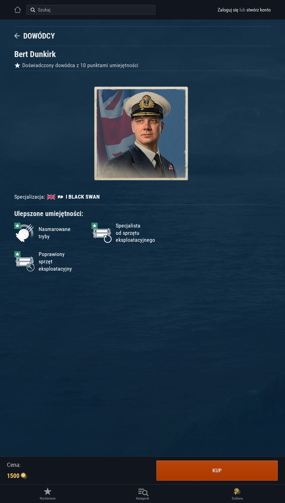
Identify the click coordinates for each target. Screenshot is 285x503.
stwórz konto (258, 10)
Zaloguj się (228, 10)
